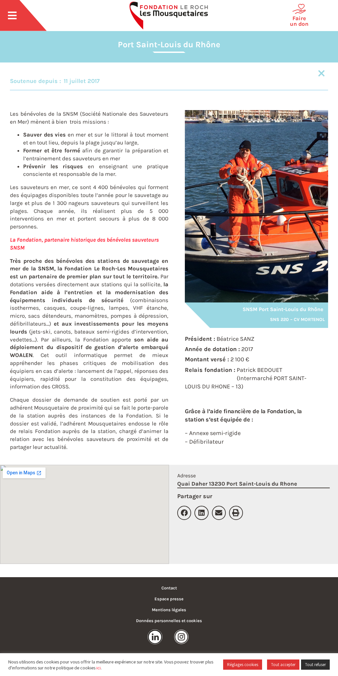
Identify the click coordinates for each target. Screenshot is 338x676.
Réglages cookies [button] (242, 664)
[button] (184, 512)
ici (98, 667)
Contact (169, 587)
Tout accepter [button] (283, 664)
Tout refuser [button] (315, 664)
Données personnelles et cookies (169, 620)
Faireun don (299, 21)
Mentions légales (169, 609)
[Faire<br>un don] (299, 9)
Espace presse (169, 598)
